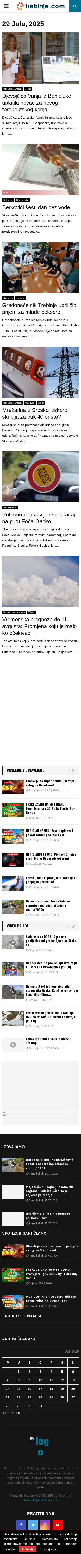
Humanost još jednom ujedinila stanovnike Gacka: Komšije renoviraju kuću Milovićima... (52, 990)
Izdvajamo (13, 1146)
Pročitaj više (47, 1549)
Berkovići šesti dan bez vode (36, 207)
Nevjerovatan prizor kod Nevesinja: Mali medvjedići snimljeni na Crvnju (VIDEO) (50, 1016)
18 (51, 1389)
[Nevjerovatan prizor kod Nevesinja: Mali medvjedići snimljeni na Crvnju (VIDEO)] (13, 1018)
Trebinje (20, 298)
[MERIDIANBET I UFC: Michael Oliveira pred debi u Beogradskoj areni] (13, 860)
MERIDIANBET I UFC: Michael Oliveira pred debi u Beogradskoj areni (51, 856)
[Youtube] (58, 1525)
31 (40, 1406)
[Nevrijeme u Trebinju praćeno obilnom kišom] (13, 1219)
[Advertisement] (40, 716)
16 (29, 1389)
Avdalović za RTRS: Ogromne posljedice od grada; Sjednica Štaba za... (51, 940)
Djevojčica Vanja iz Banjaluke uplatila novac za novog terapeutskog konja (36, 102)
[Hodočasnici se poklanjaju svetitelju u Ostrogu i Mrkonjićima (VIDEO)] (13, 969)
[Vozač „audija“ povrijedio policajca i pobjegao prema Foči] (13, 883)
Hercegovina (22, 200)
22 (18, 1397)
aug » (16, 1412)
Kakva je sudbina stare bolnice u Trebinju (49, 1040)
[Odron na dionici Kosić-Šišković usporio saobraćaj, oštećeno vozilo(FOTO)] (13, 907)
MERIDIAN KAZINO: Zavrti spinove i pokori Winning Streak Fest (49, 832)
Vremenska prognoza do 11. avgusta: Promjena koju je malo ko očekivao (39, 626)
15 (18, 1389)
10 (40, 1380)
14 (7, 1389)
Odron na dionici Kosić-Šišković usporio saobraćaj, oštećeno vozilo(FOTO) (48, 905)
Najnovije (8, 200)
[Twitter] (33, 1525)
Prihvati (27, 1549)
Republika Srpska (12, 88)
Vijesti (28, 88)
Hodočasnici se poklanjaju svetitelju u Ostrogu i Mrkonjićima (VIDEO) (51, 964)
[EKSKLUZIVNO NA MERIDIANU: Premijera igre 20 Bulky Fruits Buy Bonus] (13, 810)
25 (51, 1397)
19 (62, 1389)
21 (7, 1397)
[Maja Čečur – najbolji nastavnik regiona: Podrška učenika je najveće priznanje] (13, 1192)
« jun (5, 1412)
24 (40, 1397)
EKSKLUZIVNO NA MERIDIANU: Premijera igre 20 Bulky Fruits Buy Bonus (50, 808)
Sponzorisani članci (25, 1233)
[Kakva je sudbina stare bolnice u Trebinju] (13, 1045)
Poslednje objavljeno (26, 770)
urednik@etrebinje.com (40, 1500)
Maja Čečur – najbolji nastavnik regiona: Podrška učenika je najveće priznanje (49, 1191)
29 (18, 1406)
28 (7, 1406)
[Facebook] (21, 1525)
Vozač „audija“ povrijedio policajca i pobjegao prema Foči (51, 879)
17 (40, 1389)
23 (29, 1397)
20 (73, 1389)
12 (62, 1380)
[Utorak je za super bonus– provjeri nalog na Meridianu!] (13, 787)
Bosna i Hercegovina (14, 612)
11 (51, 1380)
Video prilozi (18, 926)
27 (73, 1397)
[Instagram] (45, 1525)
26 (62, 1397)
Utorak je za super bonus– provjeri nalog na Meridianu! (50, 782)
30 (29, 1406)
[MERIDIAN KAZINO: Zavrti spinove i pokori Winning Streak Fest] (13, 836)
